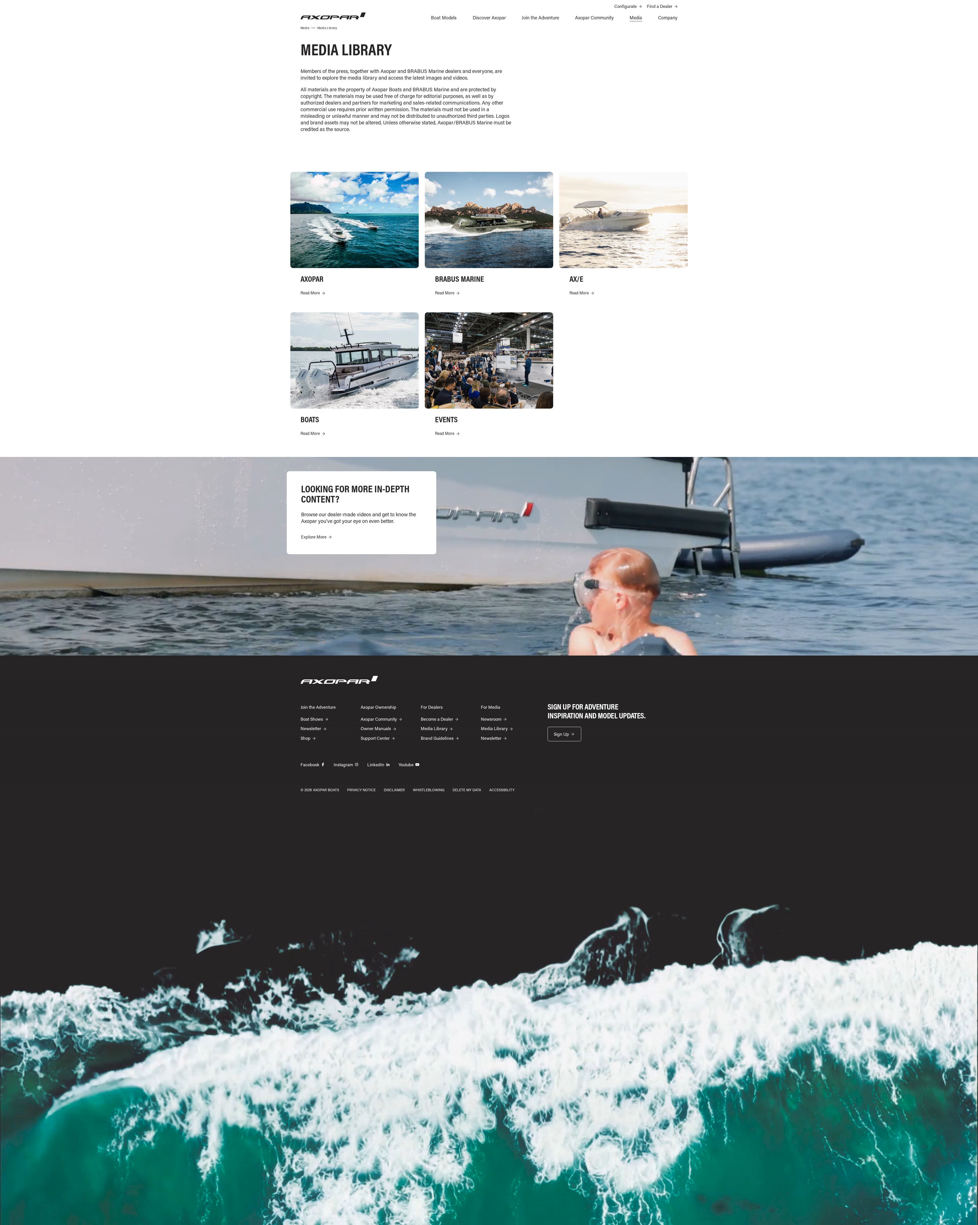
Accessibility (501, 789)
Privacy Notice (361, 789)
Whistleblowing (428, 789)
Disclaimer (394, 789)
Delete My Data (467, 789)
